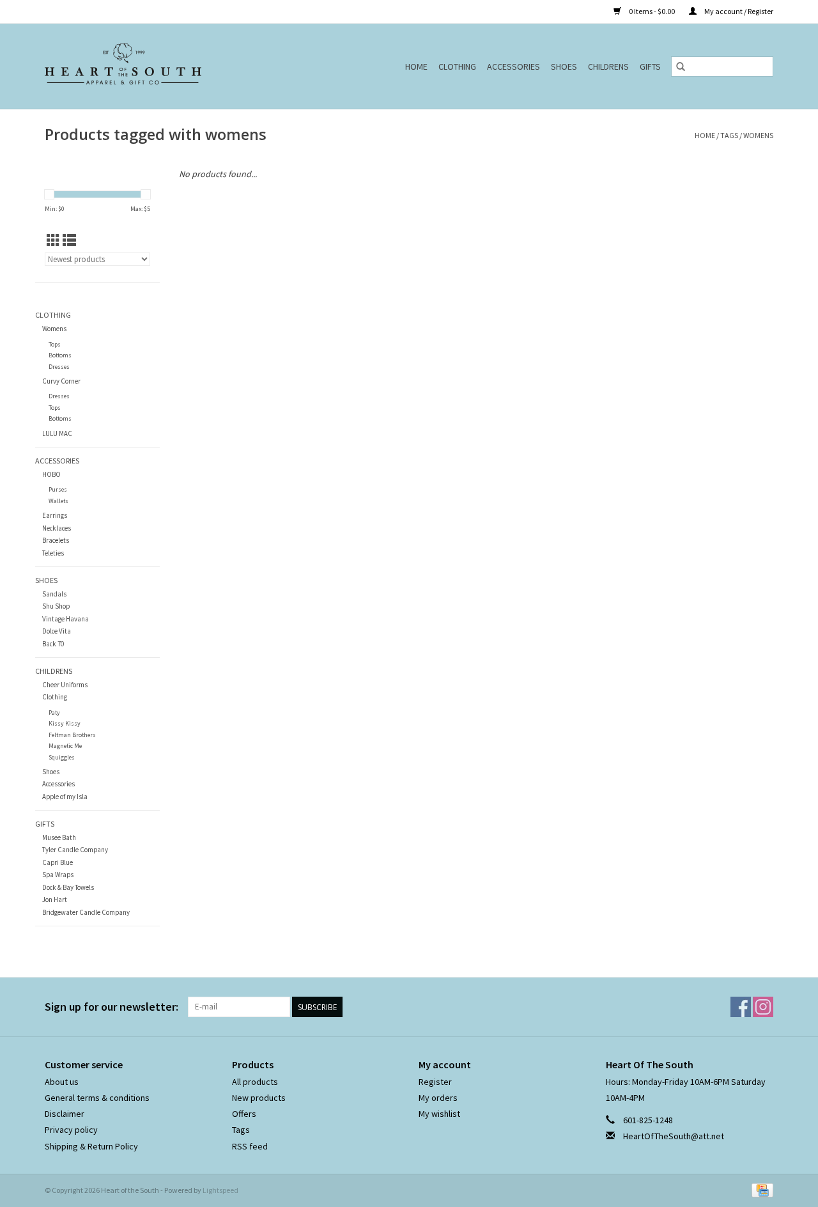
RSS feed (250, 1146)
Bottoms (60, 355)
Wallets (58, 501)
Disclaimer (64, 1113)
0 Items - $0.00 (652, 11)
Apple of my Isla (65, 796)
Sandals (54, 593)
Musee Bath (59, 837)
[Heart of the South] (153, 66)
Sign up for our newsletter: (111, 1006)
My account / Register (738, 11)
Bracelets (55, 540)
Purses (58, 489)
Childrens (608, 66)
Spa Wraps (57, 874)
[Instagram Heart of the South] (763, 1007)
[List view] (69, 240)
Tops (55, 344)
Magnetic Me (65, 746)
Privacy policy (71, 1129)
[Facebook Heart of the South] (740, 1007)
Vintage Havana (65, 618)
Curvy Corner (61, 381)
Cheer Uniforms (65, 684)
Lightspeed (220, 1190)
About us (62, 1081)
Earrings (54, 515)
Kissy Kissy (65, 723)
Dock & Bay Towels (68, 887)
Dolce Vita (56, 631)
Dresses (59, 366)
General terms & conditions (97, 1097)
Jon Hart (54, 899)
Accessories (513, 66)
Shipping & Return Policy (91, 1146)
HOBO (51, 474)
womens (758, 135)
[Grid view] (53, 240)
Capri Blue (57, 862)
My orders (438, 1097)
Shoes (564, 66)
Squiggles (62, 757)
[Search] (680, 66)
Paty (54, 712)
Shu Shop (56, 606)
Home (416, 66)
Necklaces (56, 528)
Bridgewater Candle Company (86, 912)
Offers (244, 1113)
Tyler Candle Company (75, 849)
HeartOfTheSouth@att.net (673, 1136)
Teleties (53, 553)
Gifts (650, 66)
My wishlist (439, 1113)
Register (435, 1081)
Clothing (457, 66)
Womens (54, 328)
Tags (729, 135)
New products (259, 1097)
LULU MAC (57, 433)
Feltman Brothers (72, 735)
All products (255, 1081)
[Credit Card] (760, 1189)
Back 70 (53, 643)
